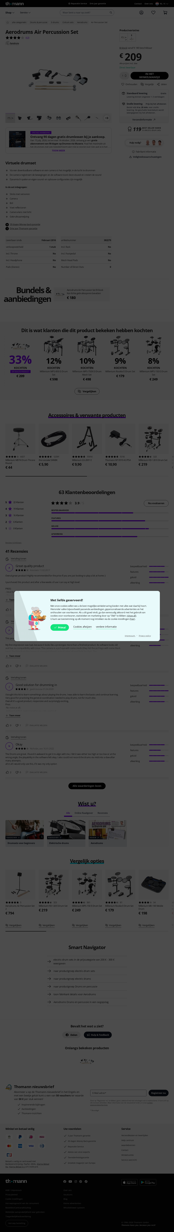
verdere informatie (106, 626)
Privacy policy (145, 635)
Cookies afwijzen (82, 626)
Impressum (130, 635)
